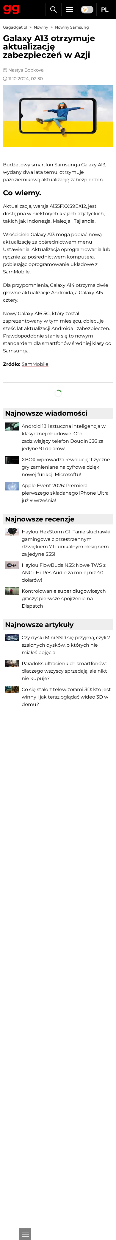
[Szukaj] (53, 9)
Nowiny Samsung (72, 27)
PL (105, 9)
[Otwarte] (25, 1234)
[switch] (87, 9)
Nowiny (41, 27)
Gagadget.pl (15, 27)
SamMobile (35, 364)
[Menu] (69, 9)
